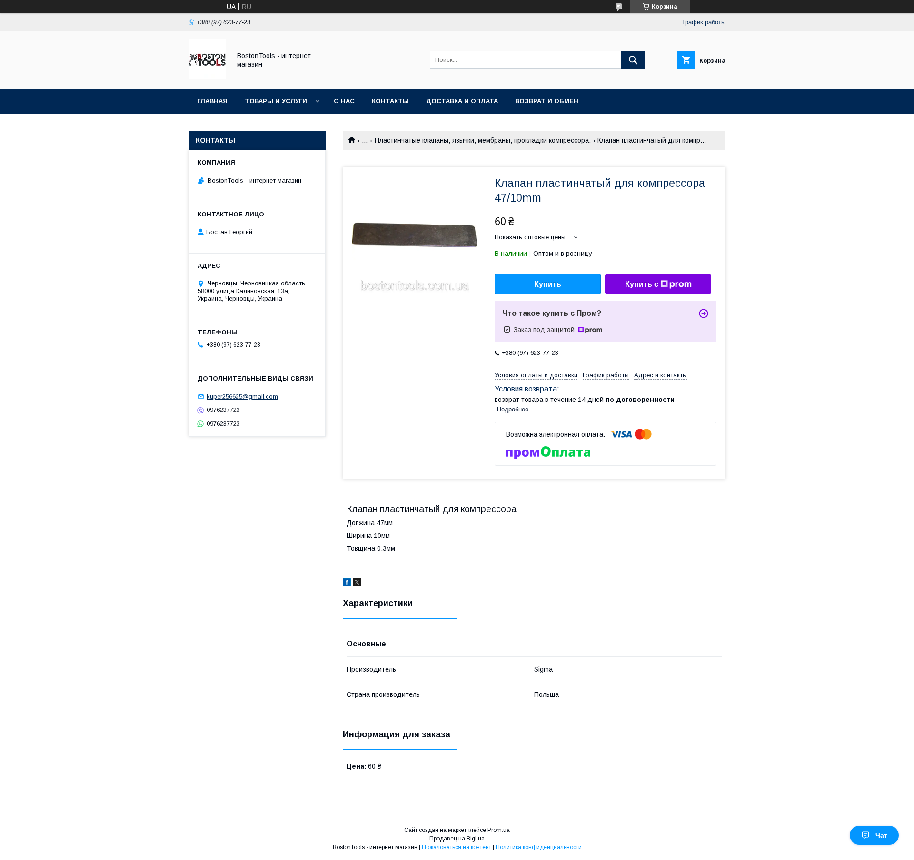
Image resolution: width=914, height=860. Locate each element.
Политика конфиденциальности (539, 847)
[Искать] (633, 60)
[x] (357, 583)
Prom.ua (498, 830)
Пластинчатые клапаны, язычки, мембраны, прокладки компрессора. (483, 140)
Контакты (390, 101)
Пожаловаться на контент (456, 847)
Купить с (641, 284)
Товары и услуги (276, 101)
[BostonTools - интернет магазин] (207, 76)
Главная (212, 101)
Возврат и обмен (546, 101)
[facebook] (347, 583)
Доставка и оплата (462, 101)
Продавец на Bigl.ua (457, 838)
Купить (547, 284)
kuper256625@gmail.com (242, 396)
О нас (344, 101)
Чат (881, 835)
